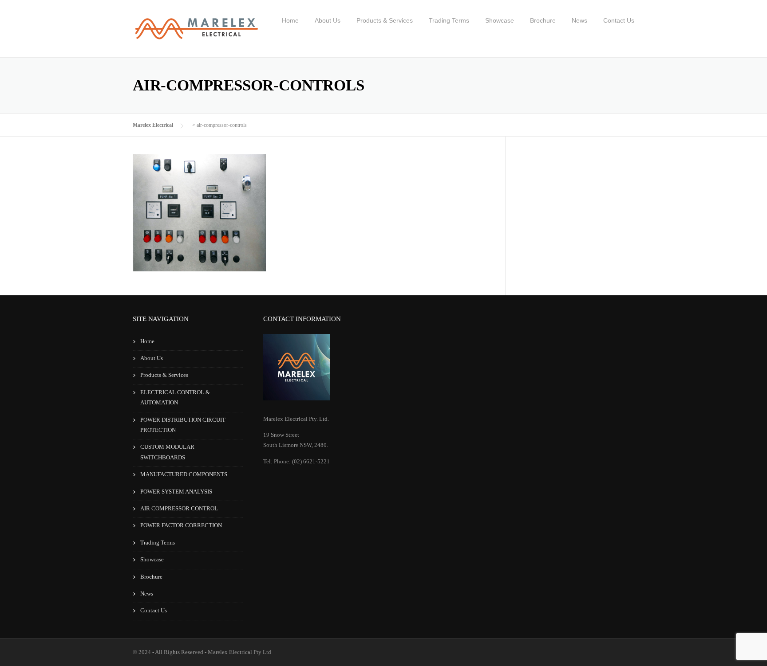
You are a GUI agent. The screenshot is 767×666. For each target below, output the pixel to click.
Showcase (499, 20)
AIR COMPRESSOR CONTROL (179, 508)
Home (290, 20)
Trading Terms (449, 20)
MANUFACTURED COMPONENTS (183, 474)
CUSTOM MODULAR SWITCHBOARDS (167, 451)
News (579, 20)
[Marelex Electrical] (196, 35)
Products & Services (384, 20)
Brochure (543, 20)
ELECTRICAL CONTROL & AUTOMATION (175, 397)
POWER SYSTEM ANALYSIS (176, 491)
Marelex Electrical (153, 125)
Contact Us (618, 20)
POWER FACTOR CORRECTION (181, 525)
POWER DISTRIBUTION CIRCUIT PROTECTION (182, 424)
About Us (327, 20)
